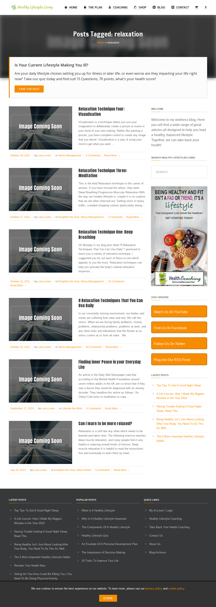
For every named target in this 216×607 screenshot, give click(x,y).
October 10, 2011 (20, 347)
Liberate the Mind (72, 408)
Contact (182, 7)
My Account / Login (161, 510)
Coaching (120, 7)
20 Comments (94, 347)
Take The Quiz (29, 89)
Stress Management (69, 155)
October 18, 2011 (20, 155)
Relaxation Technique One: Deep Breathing (105, 234)
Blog (161, 7)
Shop (142, 7)
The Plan (95, 7)
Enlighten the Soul (68, 217)
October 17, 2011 (20, 217)
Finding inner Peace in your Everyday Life (109, 364)
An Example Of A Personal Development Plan (110, 544)
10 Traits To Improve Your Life (100, 560)
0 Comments (93, 408)
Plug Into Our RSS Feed (172, 360)
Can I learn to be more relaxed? (105, 423)
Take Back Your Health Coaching (169, 527)
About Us (155, 544)
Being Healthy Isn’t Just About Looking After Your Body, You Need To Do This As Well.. (180, 424)
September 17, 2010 (22, 408)
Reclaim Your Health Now (29, 565)
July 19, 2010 (18, 470)
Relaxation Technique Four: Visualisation (101, 111)
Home (72, 7)
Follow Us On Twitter (169, 344)
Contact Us (156, 535)
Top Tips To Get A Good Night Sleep (179, 385)
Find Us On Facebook (170, 328)
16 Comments (116, 281)
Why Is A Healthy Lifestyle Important (104, 518)
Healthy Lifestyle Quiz (95, 535)
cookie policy (176, 588)
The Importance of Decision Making (103, 552)
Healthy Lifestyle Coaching (165, 518)
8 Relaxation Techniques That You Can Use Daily (110, 303)
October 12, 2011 (20, 281)
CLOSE (108, 598)
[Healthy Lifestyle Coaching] (179, 285)
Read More (112, 155)
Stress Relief (83, 470)
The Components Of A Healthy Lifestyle (106, 527)
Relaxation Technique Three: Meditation (102, 173)
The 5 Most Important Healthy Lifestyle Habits (42, 557)
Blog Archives (157, 552)
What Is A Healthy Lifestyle (98, 510)
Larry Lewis (44, 155)
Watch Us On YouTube (171, 312)
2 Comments (93, 155)
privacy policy (153, 588)
